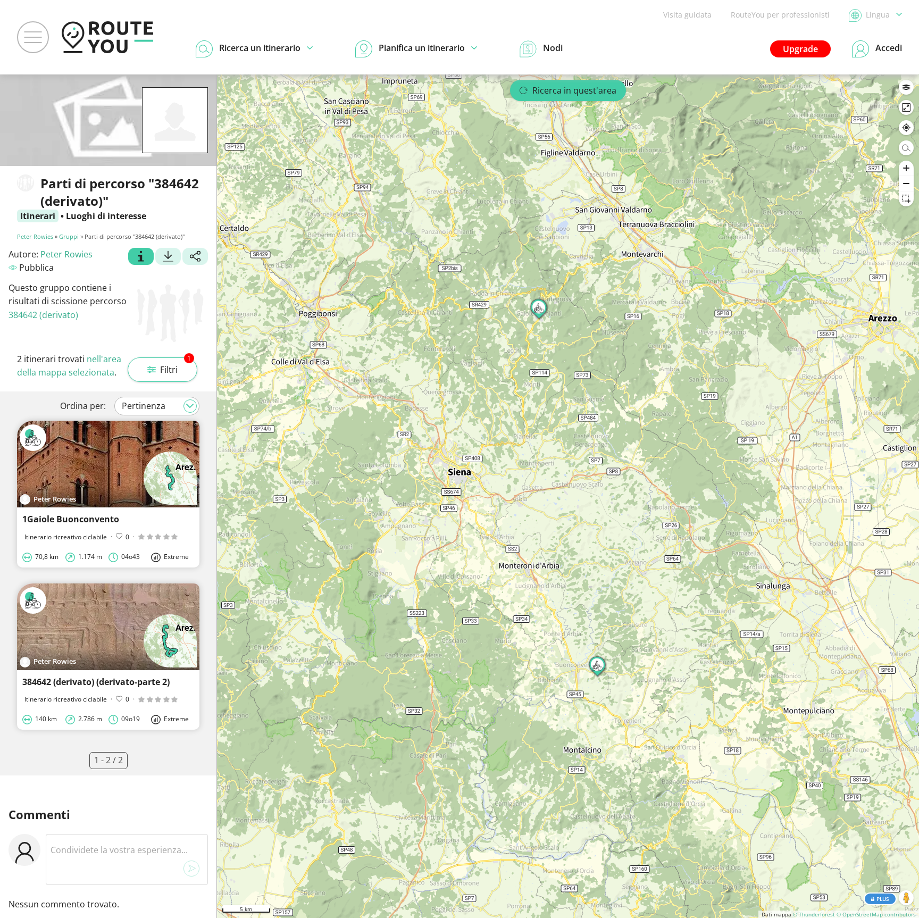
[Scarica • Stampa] (168, 257)
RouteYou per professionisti (780, 15)
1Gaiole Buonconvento (70, 519)
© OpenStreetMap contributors (876, 914)
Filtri (175, 366)
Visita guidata (687, 15)
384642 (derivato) (43, 315)
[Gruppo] (141, 257)
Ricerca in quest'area (574, 90)
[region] (568, 496)
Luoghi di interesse (106, 216)
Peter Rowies (35, 236)
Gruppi (69, 236)
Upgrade (800, 49)
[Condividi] (195, 257)
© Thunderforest (814, 914)
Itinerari (37, 216)
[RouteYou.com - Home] (107, 37)
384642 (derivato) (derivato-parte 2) (96, 682)
